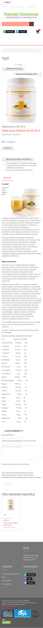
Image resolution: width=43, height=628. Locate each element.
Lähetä (7, 483)
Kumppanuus (31, 7)
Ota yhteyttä (6, 584)
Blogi (3, 577)
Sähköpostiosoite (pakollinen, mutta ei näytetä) (19, 441)
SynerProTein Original (14, 69)
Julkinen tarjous (6, 608)
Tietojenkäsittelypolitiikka (9, 606)
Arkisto (17, 50)
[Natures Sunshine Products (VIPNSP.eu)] (21, 15)
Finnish (8, 2)
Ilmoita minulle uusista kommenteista (15, 464)
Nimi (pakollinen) (8, 435)
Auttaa (4, 7)
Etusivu (9, 50)
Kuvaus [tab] (7, 178)
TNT (5, 515)
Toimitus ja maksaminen (16, 7)
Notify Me (7, 148)
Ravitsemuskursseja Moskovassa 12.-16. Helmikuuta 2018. (30, 557)
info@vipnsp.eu (30, 587)
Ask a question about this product (19, 159)
